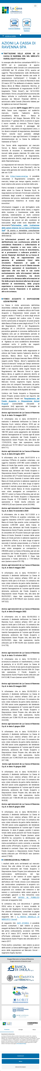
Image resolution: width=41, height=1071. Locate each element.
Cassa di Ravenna (12, 10)
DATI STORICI (23, 923)
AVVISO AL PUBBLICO (28, 897)
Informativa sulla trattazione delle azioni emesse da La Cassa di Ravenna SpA (20, 228)
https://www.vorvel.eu (19, 176)
